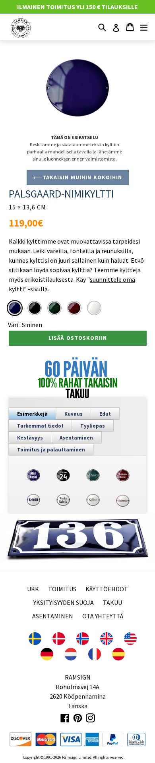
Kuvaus (73, 414)
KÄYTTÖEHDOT (106, 589)
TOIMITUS (62, 589)
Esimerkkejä (32, 414)
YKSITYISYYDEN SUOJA (63, 602)
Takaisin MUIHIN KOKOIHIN (81, 177)
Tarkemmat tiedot (40, 425)
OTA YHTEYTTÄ (102, 616)
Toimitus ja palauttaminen (51, 449)
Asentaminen (76, 437)
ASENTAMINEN (52, 616)
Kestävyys (30, 437)
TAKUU (112, 602)
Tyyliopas (92, 425)
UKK (33, 589)
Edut (105, 414)
